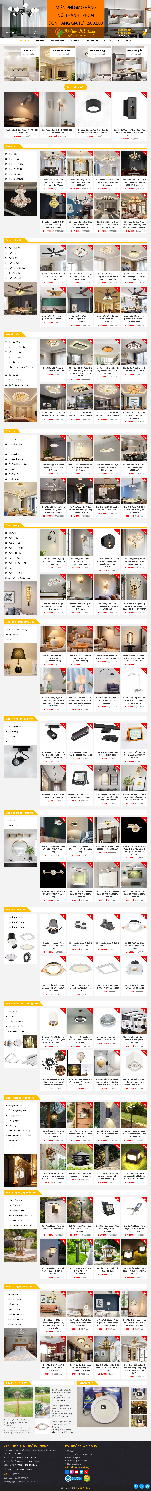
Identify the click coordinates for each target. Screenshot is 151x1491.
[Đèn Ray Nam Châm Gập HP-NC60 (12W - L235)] (107, 736)
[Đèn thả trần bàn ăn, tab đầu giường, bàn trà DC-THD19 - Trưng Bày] (134, 1304)
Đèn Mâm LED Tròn (13, 352)
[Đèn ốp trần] (20, 405)
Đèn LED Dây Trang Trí (14, 1021)
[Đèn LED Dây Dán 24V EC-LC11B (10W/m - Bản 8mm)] (107, 1021)
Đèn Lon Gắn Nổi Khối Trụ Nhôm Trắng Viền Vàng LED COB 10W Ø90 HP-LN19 (53, 1040)
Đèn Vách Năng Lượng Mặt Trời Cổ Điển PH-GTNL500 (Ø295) (53, 1271)
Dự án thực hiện (111, 41)
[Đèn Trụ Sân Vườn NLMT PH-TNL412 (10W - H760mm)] (80, 1252)
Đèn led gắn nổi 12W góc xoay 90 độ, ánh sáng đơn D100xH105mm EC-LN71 (107, 1082)
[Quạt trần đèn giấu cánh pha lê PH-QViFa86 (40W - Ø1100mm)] (134, 258)
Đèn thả (11, 431)
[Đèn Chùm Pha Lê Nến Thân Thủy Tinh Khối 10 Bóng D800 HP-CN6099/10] (134, 164)
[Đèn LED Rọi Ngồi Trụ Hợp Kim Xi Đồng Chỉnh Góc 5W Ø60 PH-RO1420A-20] (134, 778)
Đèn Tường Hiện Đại (13, 553)
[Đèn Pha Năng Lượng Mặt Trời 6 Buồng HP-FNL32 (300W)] (107, 1210)
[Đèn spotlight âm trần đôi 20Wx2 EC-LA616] (107, 927)
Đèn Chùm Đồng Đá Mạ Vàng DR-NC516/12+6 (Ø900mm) (80, 182)
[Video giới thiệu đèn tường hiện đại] (139, 1421)
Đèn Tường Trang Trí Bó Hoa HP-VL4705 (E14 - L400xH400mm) (134, 561)
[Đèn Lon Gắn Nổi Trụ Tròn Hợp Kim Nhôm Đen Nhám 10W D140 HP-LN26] (93, 109)
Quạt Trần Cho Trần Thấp (15, 268)
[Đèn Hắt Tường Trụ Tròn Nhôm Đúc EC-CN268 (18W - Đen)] (107, 1115)
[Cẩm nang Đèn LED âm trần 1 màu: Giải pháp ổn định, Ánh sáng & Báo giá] (41, 1426)
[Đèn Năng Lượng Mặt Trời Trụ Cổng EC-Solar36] (107, 1252)
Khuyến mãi (76, 41)
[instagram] (72, 1472)
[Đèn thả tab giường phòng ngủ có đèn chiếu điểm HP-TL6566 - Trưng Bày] (107, 1304)
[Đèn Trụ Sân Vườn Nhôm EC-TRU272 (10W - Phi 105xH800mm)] (107, 1157)
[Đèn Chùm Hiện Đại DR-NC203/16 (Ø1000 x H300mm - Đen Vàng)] (53, 164)
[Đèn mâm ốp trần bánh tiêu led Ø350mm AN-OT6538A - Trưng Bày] (80, 1349)
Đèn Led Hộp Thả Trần (14, 1026)
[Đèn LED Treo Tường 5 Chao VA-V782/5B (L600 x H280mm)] (53, 587)
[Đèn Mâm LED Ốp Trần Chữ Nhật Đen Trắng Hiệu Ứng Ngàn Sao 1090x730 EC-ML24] (80, 352)
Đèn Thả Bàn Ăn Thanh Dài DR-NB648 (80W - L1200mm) (134, 467)
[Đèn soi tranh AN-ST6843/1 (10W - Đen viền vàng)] (80, 830)
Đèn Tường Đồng (12, 538)
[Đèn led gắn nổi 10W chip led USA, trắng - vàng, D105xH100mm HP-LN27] (134, 1063)
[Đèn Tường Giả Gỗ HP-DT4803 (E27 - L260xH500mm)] (57, 109)
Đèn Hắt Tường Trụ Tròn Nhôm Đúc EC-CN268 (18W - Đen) (107, 1134)
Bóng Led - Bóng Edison (14, 1031)
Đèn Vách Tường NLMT (14, 1200)
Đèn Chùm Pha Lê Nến (14, 164)
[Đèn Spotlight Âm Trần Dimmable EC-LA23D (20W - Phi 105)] (53, 927)
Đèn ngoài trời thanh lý (14, 1319)
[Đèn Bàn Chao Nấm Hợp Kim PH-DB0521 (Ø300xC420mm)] (80, 639)
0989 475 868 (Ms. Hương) (28, 1461)
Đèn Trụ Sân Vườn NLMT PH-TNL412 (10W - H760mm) (80, 1271)
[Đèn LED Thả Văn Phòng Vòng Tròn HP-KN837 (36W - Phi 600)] (80, 1021)
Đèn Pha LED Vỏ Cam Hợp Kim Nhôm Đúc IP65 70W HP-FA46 (134, 755)
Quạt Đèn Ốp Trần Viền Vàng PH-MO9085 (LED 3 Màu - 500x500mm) (107, 276)
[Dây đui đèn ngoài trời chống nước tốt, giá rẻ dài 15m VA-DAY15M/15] (53, 1063)
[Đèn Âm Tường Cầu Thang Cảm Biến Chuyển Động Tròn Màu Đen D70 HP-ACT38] (107, 542)
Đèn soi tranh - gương (19, 812)
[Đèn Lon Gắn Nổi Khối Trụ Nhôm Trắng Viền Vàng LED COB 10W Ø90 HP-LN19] (53, 1021)
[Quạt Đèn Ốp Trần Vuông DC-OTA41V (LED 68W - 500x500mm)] (80, 258)
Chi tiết (21, 110)
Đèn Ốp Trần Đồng (12, 342)
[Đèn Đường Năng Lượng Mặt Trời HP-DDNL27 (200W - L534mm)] (134, 1210)
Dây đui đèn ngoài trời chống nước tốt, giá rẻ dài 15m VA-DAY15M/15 (53, 1082)
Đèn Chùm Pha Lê (12, 159)
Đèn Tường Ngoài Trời (14, 1120)
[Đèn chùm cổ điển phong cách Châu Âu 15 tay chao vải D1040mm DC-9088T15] (134, 206)
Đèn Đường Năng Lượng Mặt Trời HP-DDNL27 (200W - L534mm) (134, 1228)
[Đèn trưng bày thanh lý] (20, 1344)
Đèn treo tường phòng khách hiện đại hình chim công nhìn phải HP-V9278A (134, 606)
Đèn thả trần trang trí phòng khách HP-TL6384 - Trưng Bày (53, 1367)
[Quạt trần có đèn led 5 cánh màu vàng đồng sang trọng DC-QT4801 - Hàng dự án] (134, 1349)
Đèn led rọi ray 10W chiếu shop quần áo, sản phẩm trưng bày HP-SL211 (107, 797)
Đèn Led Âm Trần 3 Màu (14, 922)
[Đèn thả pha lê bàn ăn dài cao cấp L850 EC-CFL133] (107, 491)
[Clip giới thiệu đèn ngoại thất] (139, 1407)
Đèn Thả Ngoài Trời (13, 1115)
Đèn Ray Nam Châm (13, 726)
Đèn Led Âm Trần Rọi (13, 917)
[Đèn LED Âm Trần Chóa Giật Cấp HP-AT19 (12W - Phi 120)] (134, 927)
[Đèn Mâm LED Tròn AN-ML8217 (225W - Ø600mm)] (53, 352)
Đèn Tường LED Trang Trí (15, 563)
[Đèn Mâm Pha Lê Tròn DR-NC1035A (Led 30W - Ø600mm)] (134, 397)
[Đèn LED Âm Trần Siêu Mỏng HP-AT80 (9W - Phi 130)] (80, 969)
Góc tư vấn (92, 41)
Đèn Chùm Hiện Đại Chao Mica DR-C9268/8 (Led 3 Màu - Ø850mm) (107, 224)
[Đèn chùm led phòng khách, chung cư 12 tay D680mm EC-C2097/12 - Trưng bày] (53, 1304)
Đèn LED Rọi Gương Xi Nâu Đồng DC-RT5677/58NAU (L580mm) (107, 894)
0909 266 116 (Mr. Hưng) (27, 1465)
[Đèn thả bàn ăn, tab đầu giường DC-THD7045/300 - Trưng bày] (80, 1304)
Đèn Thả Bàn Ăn (11, 469)
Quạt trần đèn (14, 240)
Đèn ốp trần (13, 334)
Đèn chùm (12, 146)
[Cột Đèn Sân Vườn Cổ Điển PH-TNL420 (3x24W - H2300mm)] (80, 1210)
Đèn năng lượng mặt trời (21, 1192)
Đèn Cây (8, 639)
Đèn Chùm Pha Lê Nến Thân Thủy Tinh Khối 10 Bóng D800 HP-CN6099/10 (134, 182)
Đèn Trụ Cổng (10, 1125)
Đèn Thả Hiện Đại (12, 454)
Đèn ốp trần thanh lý (13, 1299)
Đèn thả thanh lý (11, 1304)
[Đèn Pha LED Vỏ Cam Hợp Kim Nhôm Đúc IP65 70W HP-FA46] (134, 736)
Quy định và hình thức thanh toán (80, 1454)
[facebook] (67, 1472)
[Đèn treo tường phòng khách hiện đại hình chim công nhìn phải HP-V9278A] (134, 587)
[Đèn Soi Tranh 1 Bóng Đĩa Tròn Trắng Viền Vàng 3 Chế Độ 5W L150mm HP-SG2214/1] (134, 830)
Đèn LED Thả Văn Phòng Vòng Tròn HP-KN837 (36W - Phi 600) (80, 1040)
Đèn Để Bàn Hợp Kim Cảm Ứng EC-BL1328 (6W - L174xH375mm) (134, 700)
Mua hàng (22, 110)
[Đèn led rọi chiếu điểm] (20, 761)
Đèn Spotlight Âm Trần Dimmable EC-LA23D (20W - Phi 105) (53, 945)
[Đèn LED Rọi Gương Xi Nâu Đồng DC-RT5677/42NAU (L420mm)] (80, 875)
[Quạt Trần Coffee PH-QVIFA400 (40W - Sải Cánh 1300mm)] (80, 300)
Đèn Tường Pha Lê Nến (14, 548)
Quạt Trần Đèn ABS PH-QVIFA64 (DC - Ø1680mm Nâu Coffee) (134, 319)
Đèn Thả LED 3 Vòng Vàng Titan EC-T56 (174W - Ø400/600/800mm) (53, 509)
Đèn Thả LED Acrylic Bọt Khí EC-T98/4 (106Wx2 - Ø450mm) (80, 467)
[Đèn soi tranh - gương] (20, 848)
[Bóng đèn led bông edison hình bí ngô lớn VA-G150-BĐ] (80, 1063)
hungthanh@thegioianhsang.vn (20, 1469)
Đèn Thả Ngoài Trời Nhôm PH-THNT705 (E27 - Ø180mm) (53, 1134)
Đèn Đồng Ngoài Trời (13, 1105)
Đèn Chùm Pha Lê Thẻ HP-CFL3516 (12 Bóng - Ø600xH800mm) (53, 224)
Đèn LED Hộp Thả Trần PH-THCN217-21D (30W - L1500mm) (134, 1040)
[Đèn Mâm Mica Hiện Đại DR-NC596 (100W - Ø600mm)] (53, 397)
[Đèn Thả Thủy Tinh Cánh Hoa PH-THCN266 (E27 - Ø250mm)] (134, 491)
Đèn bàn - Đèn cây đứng (20, 621)
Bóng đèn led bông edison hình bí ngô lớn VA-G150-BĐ (80, 1082)
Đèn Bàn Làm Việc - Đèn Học (16, 629)
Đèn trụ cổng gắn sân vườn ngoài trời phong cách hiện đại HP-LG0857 (134, 1176)
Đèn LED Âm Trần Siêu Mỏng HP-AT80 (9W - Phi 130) (80, 988)
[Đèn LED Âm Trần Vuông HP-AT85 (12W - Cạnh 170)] (107, 969)
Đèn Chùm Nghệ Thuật (14, 179)
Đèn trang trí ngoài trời (20, 1097)
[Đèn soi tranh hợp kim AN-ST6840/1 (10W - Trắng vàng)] (53, 830)
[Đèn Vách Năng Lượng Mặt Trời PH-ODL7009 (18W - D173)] (53, 1210)
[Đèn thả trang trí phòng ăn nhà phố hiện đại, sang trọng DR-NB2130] (80, 491)
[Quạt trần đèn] (20, 298)
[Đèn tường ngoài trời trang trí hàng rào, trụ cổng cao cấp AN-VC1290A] (53, 1157)
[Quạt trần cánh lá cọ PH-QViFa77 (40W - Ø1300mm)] (53, 300)
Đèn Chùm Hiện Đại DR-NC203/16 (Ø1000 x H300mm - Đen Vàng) (53, 182)
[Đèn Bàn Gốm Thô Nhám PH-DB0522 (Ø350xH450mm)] (53, 639)
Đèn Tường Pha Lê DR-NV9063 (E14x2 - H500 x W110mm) (107, 606)
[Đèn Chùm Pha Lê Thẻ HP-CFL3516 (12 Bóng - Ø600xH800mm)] (53, 206)
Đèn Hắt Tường (11, 533)
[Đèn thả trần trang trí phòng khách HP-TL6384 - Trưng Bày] (53, 1349)
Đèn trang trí (57, 41)
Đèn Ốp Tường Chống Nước (16, 1110)
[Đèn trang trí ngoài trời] (20, 1170)
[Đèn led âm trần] (20, 947)
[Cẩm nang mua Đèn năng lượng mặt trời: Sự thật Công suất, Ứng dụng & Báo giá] (41, 1395)
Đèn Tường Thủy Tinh (13, 573)
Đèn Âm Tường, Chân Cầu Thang (18, 578)
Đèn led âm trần (16, 909)
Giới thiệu (40, 41)
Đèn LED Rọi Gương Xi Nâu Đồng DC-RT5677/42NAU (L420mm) (80, 894)
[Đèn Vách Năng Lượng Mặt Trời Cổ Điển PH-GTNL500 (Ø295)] (53, 1252)
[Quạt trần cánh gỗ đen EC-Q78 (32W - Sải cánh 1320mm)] (53, 258)
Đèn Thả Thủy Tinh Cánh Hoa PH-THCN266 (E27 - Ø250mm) (134, 509)
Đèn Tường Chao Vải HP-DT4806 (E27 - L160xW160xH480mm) (80, 561)
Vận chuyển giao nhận (75, 1457)
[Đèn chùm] (20, 199)
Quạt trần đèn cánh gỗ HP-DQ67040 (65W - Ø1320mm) (107, 319)
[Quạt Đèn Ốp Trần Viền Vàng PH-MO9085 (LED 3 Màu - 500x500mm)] (107, 258)
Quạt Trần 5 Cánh (12, 253)
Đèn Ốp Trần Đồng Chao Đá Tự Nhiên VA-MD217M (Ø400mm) (107, 370)
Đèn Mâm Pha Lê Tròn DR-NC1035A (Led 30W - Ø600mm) (134, 415)
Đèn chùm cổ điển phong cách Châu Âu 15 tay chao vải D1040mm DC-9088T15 (134, 224)
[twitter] (82, 1472)
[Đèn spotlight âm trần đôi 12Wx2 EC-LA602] (80, 927)
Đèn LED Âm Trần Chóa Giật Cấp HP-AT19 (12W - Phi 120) (134, 945)
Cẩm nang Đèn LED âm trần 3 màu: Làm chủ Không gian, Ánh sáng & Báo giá (17, 1422)
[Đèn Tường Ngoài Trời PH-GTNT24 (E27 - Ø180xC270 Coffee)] (80, 1115)
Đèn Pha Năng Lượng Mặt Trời (17, 1220)
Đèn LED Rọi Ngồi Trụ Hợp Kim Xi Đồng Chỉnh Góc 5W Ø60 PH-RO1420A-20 (134, 797)
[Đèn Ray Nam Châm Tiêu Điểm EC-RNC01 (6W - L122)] (80, 736)
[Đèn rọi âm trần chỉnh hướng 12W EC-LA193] (134, 969)
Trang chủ (25, 41)
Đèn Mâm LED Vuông (13, 357)
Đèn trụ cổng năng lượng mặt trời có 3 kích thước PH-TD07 (134, 1271)
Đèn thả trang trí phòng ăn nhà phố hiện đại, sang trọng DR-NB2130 (80, 509)
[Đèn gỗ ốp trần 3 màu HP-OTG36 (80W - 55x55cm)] (134, 352)
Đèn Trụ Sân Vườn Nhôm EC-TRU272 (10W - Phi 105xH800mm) (107, 1176)
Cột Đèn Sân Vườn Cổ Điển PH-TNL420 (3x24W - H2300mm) (80, 1228)
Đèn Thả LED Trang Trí (14, 459)
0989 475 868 (124, 32)
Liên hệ (128, 41)
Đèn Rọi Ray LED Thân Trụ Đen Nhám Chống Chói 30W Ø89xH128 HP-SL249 (53, 755)
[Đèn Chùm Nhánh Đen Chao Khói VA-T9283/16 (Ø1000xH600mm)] (80, 206)
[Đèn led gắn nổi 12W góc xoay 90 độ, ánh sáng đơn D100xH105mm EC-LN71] (107, 1063)
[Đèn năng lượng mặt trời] (20, 1245)
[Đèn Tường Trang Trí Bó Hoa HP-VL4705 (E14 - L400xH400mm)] (134, 542)
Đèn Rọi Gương (11, 825)
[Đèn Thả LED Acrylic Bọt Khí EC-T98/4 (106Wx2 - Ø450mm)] (80, 448)
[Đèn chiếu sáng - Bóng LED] (20, 1051)
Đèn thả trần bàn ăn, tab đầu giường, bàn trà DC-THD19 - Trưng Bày (134, 1322)
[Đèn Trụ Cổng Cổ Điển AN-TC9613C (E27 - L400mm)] (80, 1157)
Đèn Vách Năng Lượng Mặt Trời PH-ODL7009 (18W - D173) (53, 1228)
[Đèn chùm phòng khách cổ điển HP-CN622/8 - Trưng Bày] (107, 1349)
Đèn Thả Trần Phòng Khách (16, 464)
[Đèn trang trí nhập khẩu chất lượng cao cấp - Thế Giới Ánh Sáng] (75, 33)
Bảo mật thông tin (74, 1464)
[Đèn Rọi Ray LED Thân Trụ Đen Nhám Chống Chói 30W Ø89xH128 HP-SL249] (53, 736)
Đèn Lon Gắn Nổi (11, 1011)
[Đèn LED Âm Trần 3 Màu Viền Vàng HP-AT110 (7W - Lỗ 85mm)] (53, 969)
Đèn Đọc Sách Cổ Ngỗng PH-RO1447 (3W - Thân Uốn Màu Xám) (53, 561)
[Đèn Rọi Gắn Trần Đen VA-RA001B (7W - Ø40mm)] (53, 778)
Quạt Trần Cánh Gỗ (12, 248)
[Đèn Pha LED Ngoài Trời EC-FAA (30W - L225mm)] (80, 778)
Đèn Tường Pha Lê (12, 543)
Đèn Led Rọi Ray (11, 731)
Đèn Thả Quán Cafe (12, 479)
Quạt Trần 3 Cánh (12, 258)
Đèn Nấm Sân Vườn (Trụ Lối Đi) (17, 1130)
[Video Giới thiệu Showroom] (103, 1407)
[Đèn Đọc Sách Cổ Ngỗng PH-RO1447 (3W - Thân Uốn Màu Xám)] (53, 542)
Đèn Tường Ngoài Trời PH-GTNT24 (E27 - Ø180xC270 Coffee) (80, 1134)
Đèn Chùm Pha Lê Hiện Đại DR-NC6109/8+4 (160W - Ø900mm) (107, 182)
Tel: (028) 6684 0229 (12, 1453)
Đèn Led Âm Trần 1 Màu (14, 927)
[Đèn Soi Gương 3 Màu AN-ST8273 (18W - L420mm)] (107, 830)
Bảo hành (70, 1451)
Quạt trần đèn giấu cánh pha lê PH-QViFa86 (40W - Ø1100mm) (134, 276)
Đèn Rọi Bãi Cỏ (11, 1140)
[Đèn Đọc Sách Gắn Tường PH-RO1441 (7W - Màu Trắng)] (21, 109)
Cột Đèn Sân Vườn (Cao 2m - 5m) (18, 1135)
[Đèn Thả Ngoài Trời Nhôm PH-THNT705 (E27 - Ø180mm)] (53, 1115)
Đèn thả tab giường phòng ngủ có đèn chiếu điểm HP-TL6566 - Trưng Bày (107, 1322)
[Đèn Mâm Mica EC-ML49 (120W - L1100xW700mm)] (107, 397)
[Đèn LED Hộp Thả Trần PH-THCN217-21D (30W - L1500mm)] (134, 1021)
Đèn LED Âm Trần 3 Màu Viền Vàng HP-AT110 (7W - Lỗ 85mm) (53, 988)
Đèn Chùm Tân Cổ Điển (14, 169)
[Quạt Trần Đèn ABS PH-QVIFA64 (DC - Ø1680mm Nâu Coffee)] (134, 300)
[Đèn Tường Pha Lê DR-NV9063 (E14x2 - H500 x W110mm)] (107, 587)
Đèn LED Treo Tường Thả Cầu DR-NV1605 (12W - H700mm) (80, 606)
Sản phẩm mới (75, 87)
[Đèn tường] (20, 598)
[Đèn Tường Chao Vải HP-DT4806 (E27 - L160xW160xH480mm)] (80, 542)
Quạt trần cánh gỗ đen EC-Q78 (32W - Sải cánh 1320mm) (53, 276)
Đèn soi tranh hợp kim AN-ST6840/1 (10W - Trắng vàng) (53, 849)
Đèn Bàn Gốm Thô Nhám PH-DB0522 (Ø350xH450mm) (53, 658)
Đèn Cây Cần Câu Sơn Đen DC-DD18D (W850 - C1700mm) (107, 700)
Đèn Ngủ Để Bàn (11, 634)
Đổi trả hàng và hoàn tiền (77, 1461)
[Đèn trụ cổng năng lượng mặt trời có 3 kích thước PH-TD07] (134, 1252)
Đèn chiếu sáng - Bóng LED (22, 1003)
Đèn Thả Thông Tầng (13, 444)
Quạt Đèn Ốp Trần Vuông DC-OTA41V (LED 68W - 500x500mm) (80, 276)
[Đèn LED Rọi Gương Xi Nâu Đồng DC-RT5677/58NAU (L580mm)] (107, 875)
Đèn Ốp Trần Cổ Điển (13, 380)
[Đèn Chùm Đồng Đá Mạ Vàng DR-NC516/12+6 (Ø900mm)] (80, 164)
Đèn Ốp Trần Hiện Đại (13, 362)
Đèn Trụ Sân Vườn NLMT (15, 1210)
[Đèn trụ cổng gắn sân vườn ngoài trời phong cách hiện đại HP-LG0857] (134, 1157)
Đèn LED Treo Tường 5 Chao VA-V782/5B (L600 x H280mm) (53, 606)
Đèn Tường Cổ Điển (13, 558)
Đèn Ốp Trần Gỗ (11, 375)
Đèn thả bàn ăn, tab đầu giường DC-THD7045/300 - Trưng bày (80, 1322)
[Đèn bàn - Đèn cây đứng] (20, 659)
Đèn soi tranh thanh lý (13, 1314)
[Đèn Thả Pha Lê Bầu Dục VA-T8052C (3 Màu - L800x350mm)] (107, 448)
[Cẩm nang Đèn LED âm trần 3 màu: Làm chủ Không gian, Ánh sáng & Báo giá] (18, 1402)
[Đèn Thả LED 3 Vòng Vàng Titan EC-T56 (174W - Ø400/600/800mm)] (53, 491)
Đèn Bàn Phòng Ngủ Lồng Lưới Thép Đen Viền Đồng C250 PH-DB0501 (134, 658)
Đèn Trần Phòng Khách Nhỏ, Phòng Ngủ (19, 368)
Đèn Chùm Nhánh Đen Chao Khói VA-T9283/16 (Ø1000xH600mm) (80, 224)
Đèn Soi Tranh (10, 820)
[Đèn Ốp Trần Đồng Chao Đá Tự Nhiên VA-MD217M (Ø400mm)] (107, 352)
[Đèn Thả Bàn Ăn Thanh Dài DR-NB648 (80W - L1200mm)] (134, 448)
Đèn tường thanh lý (12, 1309)
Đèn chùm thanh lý (12, 1294)
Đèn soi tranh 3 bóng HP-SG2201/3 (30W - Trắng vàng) (53, 894)
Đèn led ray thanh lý (13, 1324)
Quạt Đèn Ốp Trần (12, 273)
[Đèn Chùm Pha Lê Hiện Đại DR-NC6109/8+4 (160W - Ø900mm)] (107, 164)
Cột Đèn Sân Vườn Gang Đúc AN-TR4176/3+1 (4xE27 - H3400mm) (134, 1134)
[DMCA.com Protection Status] (86, 1478)
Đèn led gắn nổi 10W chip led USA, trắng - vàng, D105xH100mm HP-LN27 (134, 1082)
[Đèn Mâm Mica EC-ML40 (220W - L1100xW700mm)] (80, 397)
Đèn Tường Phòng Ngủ (14, 568)
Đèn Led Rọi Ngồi (12, 736)
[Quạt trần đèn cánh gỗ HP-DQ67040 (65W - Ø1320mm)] (107, 300)
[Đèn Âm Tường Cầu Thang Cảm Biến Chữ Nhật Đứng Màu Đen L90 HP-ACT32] (129, 109)
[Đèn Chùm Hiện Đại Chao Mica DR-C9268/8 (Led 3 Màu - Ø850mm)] (107, 206)
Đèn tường (12, 525)
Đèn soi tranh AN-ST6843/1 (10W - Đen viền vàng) (80, 849)
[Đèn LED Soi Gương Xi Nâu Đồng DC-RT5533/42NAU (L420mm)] (134, 875)
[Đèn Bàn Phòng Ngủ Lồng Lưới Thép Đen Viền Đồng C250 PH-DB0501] (134, 639)
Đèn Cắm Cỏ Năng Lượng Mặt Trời (18, 1225)
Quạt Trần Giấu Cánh (13, 278)
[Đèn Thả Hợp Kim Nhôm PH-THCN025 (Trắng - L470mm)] (53, 448)
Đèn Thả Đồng (10, 439)
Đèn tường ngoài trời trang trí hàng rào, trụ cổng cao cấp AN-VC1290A (53, 1176)
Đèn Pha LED (10, 741)
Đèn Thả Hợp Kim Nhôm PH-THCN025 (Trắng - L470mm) (53, 467)
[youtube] (77, 1472)
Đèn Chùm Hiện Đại (12, 174)
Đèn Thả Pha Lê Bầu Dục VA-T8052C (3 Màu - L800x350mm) (107, 467)
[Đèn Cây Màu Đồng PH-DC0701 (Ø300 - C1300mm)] (107, 639)
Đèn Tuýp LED (10, 1016)
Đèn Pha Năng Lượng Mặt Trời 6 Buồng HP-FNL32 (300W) (107, 1228)
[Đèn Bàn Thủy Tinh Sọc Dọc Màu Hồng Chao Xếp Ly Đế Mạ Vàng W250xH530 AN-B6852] (80, 681)
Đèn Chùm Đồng (11, 154)
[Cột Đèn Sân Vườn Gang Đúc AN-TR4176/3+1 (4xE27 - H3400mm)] (134, 1115)
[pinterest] (86, 1472)
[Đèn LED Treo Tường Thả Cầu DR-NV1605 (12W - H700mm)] (80, 587)
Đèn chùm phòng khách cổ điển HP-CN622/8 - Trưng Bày (107, 1367)
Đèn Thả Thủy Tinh (12, 474)
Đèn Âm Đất (10, 1145)
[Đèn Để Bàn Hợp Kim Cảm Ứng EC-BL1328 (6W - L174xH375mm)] (134, 681)
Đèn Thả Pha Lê (11, 449)
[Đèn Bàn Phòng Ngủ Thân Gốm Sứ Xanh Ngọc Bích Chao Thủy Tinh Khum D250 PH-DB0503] (53, 681)
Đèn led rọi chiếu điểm (19, 718)
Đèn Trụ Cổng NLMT (13, 1205)
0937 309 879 (124, 30)
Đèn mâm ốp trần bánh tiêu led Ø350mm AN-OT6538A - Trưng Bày (80, 1367)
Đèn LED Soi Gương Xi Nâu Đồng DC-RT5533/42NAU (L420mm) (134, 894)
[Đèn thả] (20, 499)
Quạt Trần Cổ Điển (12, 263)
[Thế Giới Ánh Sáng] (75, 18)
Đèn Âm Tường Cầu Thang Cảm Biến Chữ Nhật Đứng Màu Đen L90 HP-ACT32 (129, 132)
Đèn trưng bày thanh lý (20, 1286)
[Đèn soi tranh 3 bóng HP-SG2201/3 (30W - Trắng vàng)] (53, 875)
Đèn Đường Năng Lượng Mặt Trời (18, 1215)
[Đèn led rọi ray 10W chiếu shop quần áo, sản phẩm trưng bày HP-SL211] (107, 778)
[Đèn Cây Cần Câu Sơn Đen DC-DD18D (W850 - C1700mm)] (107, 681)
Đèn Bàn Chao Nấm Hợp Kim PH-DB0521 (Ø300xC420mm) (80, 658)
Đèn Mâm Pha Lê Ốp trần (15, 347)
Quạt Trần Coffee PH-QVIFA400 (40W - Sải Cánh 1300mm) (80, 319)
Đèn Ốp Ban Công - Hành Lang (17, 385)
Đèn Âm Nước (10, 1150)
